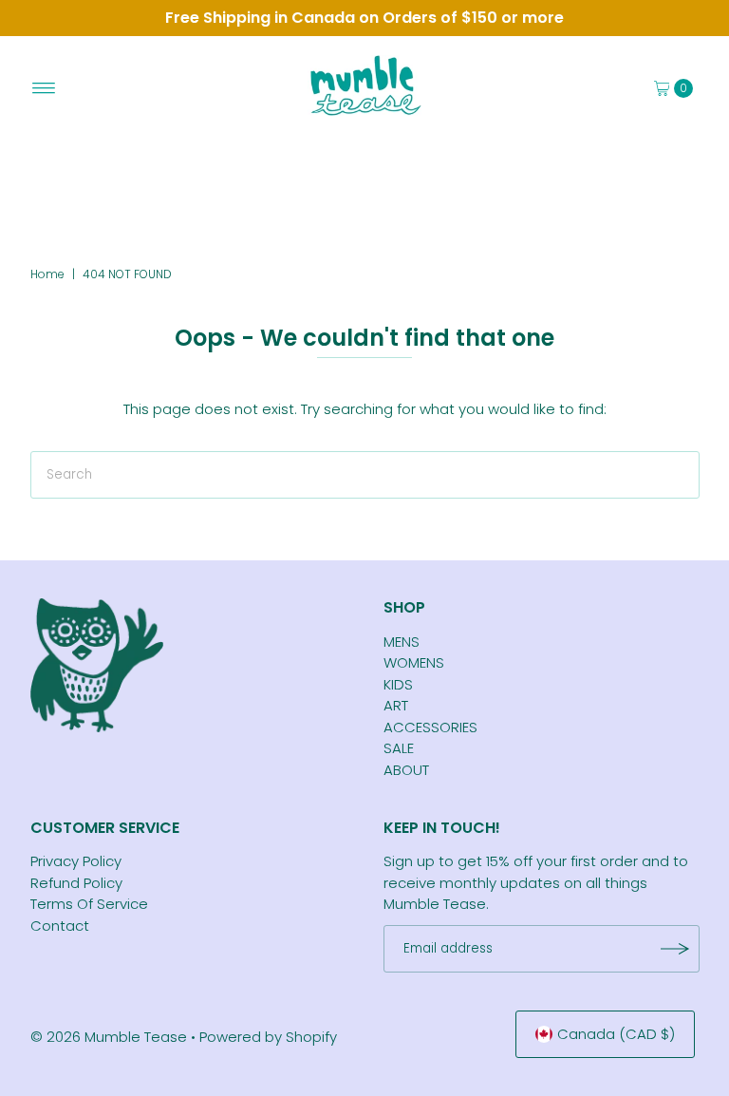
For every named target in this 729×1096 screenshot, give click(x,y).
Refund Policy (76, 883)
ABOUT (406, 770)
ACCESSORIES (430, 727)
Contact (59, 925)
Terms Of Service (89, 904)
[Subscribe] (676, 949)
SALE (398, 748)
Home (47, 274)
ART (395, 705)
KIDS (398, 684)
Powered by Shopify (268, 1037)
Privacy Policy (76, 861)
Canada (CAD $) (616, 1034)
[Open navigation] (44, 88)
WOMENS (413, 662)
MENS (401, 642)
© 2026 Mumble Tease (108, 1037)
